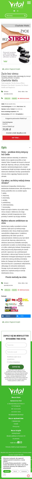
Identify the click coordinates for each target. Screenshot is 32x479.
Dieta (19, 91)
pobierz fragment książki (12, 69)
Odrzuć (15, 471)
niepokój (14, 98)
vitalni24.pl (13, 447)
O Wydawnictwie (16, 421)
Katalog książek (16, 433)
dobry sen (7, 98)
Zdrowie (6, 91)
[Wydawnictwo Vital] (16, 4)
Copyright (15, 454)
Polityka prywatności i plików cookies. (16, 380)
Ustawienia (24, 471)
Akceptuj (7, 471)
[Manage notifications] (28, 475)
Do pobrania (16, 438)
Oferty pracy (16, 426)
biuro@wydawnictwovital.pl (16, 414)
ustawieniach (7, 468)
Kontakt (16, 424)
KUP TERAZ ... (16, 138)
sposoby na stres (8, 94)
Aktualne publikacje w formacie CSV (16, 436)
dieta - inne (25, 91)
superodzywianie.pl (21, 447)
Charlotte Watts (9, 80)
